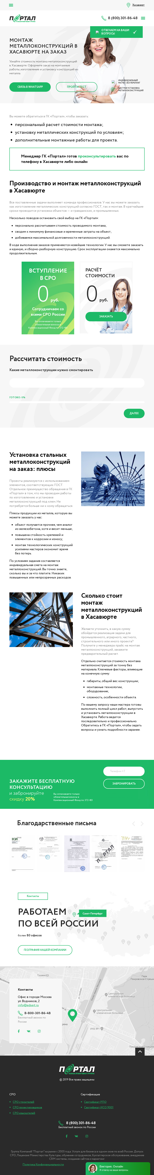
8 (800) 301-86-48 (123, 18)
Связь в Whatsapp (30, 87)
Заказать (106, 317)
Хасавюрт (138, 5)
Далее (134, 413)
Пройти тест (76, 87)
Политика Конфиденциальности (117, 795)
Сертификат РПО (95, 1102)
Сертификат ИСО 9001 (98, 1107)
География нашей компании (45, 950)
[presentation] (133, 823)
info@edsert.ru (28, 1005)
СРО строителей (23, 1102)
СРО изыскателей (24, 1113)
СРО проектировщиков (27, 1107)
